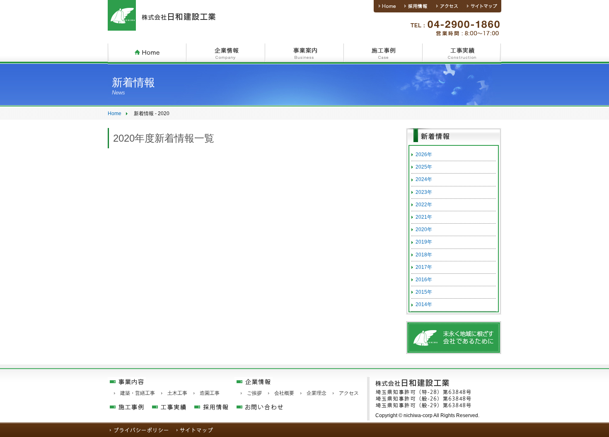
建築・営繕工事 (137, 393)
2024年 (424, 179)
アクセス (349, 393)
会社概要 (284, 393)
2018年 (424, 255)
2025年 (424, 167)
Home (114, 113)
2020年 (424, 229)
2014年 (424, 304)
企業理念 (316, 393)
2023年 (424, 192)
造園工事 (210, 393)
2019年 (424, 242)
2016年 (424, 279)
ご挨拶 (254, 393)
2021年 (424, 217)
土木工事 (177, 393)
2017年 (424, 267)
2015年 (424, 292)
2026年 (424, 154)
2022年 (424, 205)
